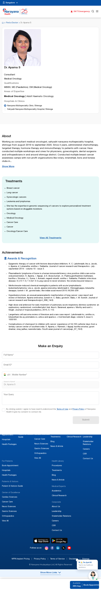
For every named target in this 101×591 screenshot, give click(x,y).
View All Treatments (50, 238)
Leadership (87, 437)
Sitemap (85, 559)
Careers (86, 449)
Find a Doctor (12, 23)
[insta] (46, 548)
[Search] (93, 11)
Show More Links (48, 573)
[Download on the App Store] (41, 540)
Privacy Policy (78, 409)
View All (37, 458)
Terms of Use (62, 409)
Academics (71, 432)
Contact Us (88, 459)
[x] (63, 549)
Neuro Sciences (41, 444)
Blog (52, 442)
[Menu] (97, 11)
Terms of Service (58, 559)
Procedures (55, 432)
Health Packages (9, 444)
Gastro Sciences (41, 449)
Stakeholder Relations (61, 516)
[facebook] (52, 549)
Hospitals (6, 440)
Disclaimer (74, 559)
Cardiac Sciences (42, 434)
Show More (8, 167)
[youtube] (69, 549)
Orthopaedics (40, 453)
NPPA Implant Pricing (22, 559)
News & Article (56, 446)
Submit (86, 420)
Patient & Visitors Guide (12, 486)
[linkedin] (58, 549)
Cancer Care (39, 439)
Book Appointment (10, 466)
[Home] (15, 11)
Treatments (55, 437)
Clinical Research (74, 437)
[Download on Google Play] (59, 540)
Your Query (9, 395)
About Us (87, 432)
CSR (85, 454)
